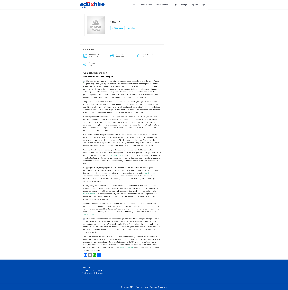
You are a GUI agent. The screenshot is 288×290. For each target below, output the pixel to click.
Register (194, 4)
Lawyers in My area (116, 155)
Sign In (203, 4)
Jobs (134, 4)
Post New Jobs (146, 4)
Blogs (174, 4)
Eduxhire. (125, 287)
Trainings (183, 4)
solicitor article (89, 214)
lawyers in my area (149, 173)
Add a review (118, 28)
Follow (132, 28)
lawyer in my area (126, 247)
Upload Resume (162, 4)
